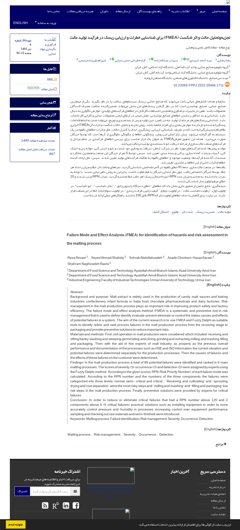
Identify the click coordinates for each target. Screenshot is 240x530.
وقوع (175, 212)
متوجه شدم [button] (16, 524)
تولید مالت (224, 212)
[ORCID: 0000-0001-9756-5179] (112, 59)
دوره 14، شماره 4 (23, 42)
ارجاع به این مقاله (42, 115)
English (20, 23)
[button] (137, 525)
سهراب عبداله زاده (166, 60)
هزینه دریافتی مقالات (80, 11)
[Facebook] (75, 505)
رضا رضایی (224, 60)
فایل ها (48, 69)
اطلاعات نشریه (180, 11)
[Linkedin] (65, 505)
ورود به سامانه (46, 23)
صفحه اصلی (219, 11)
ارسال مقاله (123, 11)
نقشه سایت (218, 514)
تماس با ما (53, 11)
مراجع (220, 444)
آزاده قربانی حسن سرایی (130, 60)
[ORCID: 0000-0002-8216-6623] (152, 59)
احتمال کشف (161, 212)
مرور (202, 11)
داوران (104, 11)
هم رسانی (46, 102)
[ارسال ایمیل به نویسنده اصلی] (188, 59)
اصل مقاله (41, 89)
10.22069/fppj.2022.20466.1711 (198, 85)
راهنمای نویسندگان (149, 11)
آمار (49, 128)
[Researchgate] (54, 505)
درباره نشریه (217, 487)
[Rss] (45, 505)
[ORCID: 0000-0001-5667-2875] (184, 59)
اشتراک (22, 491)
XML (50, 79)
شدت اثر (187, 212)
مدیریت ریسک (205, 212)
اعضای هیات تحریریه (212, 494)
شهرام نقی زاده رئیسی (92, 60)
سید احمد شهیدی (201, 60)
